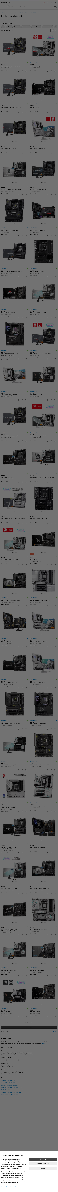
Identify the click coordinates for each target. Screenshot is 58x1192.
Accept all (43, 1160)
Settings (42, 1168)
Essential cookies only (43, 1163)
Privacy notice (14, 1187)
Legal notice (4, 1187)
